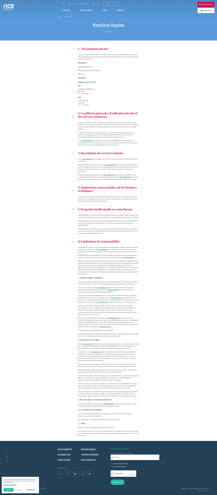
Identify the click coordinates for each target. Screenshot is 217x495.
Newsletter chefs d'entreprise (119, 466)
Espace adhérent (207, 10)
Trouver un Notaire (90, 454)
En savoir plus (31, 489)
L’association (66, 10)
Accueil (59, 16)
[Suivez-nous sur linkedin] (82, 474)
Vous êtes (107, 4)
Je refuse (19, 489)
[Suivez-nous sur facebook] (60, 474)
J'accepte (8, 489)
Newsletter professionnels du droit (120, 463)
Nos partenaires (88, 449)
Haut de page (7, 458)
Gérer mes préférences (10, 485)
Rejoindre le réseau (83, 4)
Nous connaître (65, 449)
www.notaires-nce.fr (87, 141)
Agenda (105, 10)
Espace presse (64, 460)
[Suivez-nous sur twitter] (68, 474)
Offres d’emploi (96, 4)
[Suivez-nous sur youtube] (89, 474)
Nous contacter (71, 4)
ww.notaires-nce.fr (88, 159)
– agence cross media (87, 82)
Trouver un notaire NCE (207, 4)
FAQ (63, 4)
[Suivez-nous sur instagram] (75, 474)
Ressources (120, 10)
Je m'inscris (115, 482)
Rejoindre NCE (64, 454)
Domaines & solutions (86, 10)
